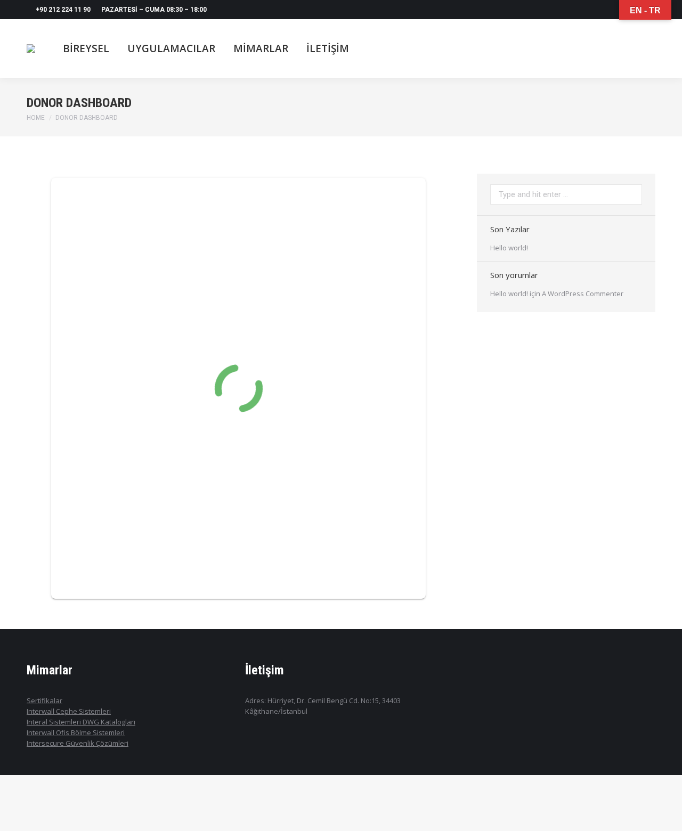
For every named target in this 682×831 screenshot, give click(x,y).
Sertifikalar (44, 700)
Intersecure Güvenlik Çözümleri (77, 743)
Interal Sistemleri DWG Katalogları (81, 722)
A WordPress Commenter (582, 293)
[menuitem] (86, 48)
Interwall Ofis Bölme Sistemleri (76, 732)
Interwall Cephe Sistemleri (69, 711)
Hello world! (509, 247)
